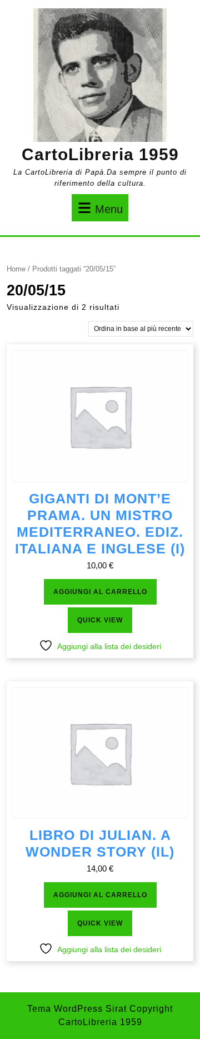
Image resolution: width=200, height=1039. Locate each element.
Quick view (100, 620)
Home (16, 269)
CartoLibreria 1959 (100, 154)
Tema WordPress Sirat (77, 1008)
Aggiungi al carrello (100, 592)
